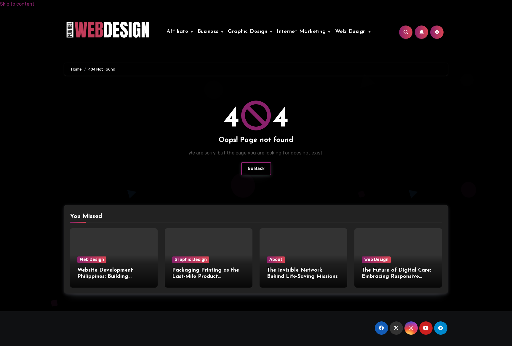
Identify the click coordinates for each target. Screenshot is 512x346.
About (276, 259)
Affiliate (178, 31)
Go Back (256, 168)
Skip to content (17, 4)
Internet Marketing (302, 31)
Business (209, 31)
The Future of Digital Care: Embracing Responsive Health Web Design (396, 277)
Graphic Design (248, 31)
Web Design (351, 31)
